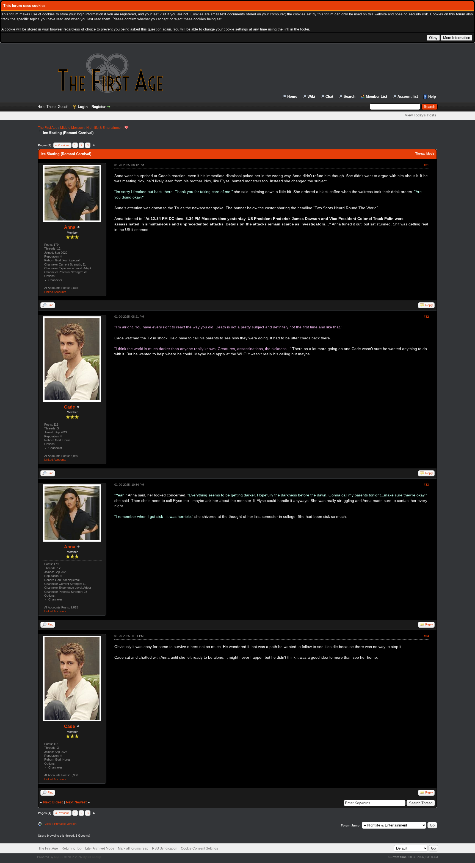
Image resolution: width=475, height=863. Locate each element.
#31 (426, 165)
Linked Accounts (55, 292)
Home (292, 96)
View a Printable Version (60, 823)
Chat (329, 96)
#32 (426, 316)
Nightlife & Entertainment (104, 128)
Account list (407, 96)
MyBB (58, 857)
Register (99, 107)
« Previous (62, 145)
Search (349, 96)
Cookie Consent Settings (199, 848)
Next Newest (76, 802)
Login (83, 107)
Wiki (311, 96)
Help (432, 96)
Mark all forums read (133, 848)
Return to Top (72, 848)
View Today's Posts (420, 115)
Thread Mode (424, 153)
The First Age (47, 128)
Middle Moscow (72, 128)
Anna (69, 227)
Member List (376, 96)
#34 (426, 636)
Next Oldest (53, 802)
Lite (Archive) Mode (99, 848)
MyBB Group (91, 857)
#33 (426, 484)
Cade (69, 407)
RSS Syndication (164, 848)
